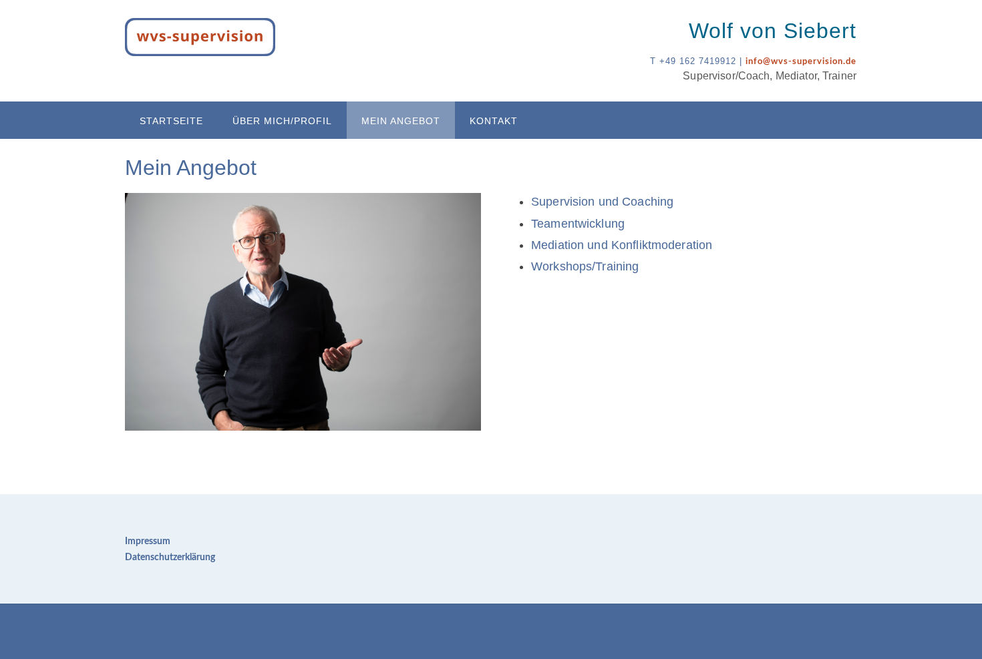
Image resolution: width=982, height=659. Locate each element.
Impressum (147, 541)
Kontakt (494, 121)
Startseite (171, 121)
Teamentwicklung (578, 223)
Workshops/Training (585, 266)
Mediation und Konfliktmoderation (621, 245)
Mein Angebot (400, 121)
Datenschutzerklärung (170, 557)
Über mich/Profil (282, 121)
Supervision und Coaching (602, 201)
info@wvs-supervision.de (801, 61)
